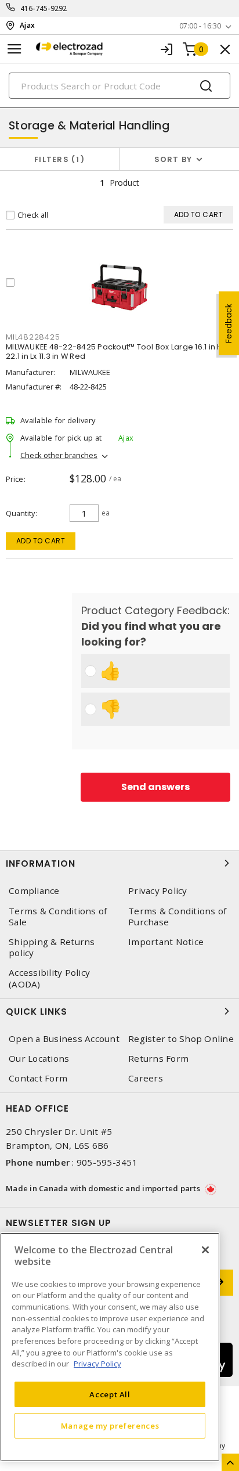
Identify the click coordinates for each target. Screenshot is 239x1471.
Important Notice (166, 941)
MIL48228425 (33, 337)
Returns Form (158, 1058)
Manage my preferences (110, 1425)
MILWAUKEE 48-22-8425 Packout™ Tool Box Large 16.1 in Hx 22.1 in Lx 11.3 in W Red (116, 351)
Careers (145, 1078)
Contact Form (38, 1078)
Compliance (34, 890)
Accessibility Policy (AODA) (49, 978)
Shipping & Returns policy (52, 947)
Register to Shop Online (181, 1038)
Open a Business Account (64, 1038)
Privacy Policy (157, 890)
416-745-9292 (43, 8)
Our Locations (39, 1058)
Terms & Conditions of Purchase (177, 917)
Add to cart (41, 541)
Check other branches (58, 455)
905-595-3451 (107, 1162)
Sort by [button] (173, 159)
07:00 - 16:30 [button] (200, 26)
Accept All (110, 1394)
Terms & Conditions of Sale (58, 917)
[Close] (205, 1250)
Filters (57, 159)
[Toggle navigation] (14, 49)
